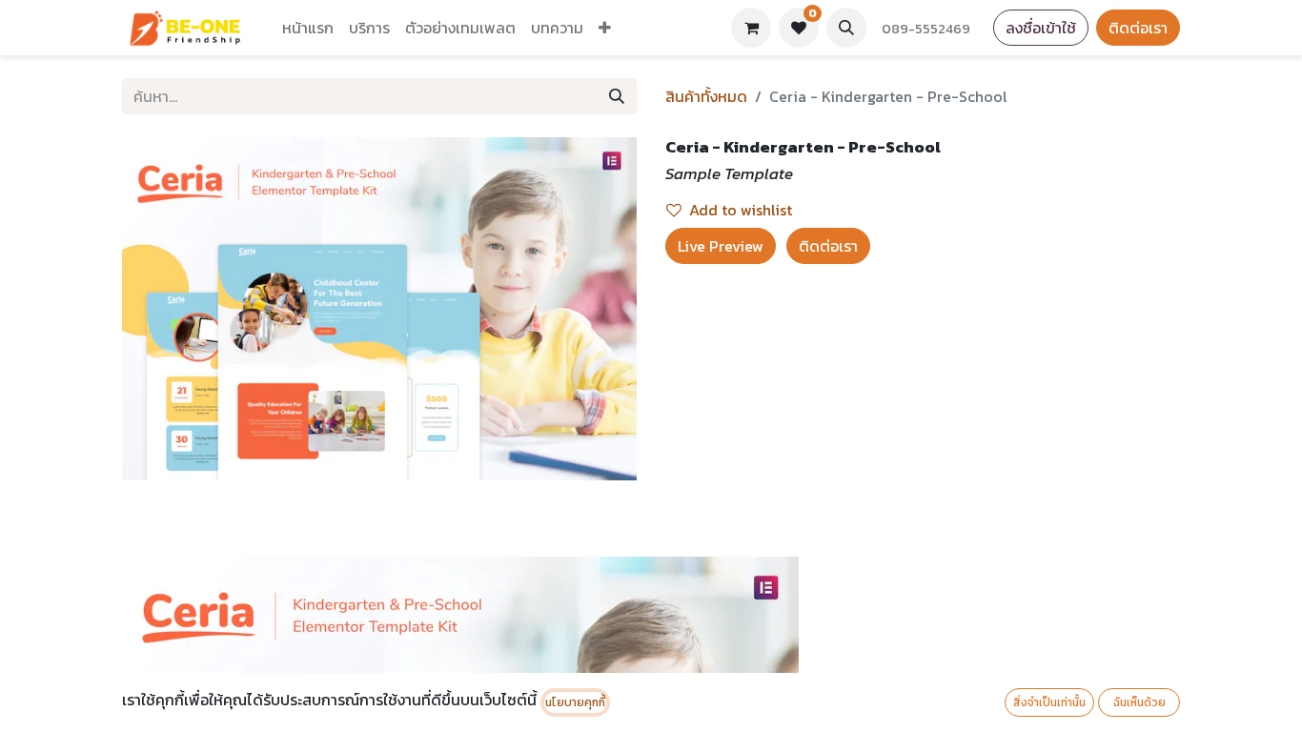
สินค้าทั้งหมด (706, 96)
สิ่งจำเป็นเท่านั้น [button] (1049, 702)
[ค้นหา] (617, 96)
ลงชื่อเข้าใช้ (1041, 27)
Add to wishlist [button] (740, 209)
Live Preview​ (720, 245)
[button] (846, 28)
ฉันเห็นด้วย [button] (1139, 702)
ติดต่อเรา (1138, 27)
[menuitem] (308, 28)
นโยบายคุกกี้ (575, 702)
